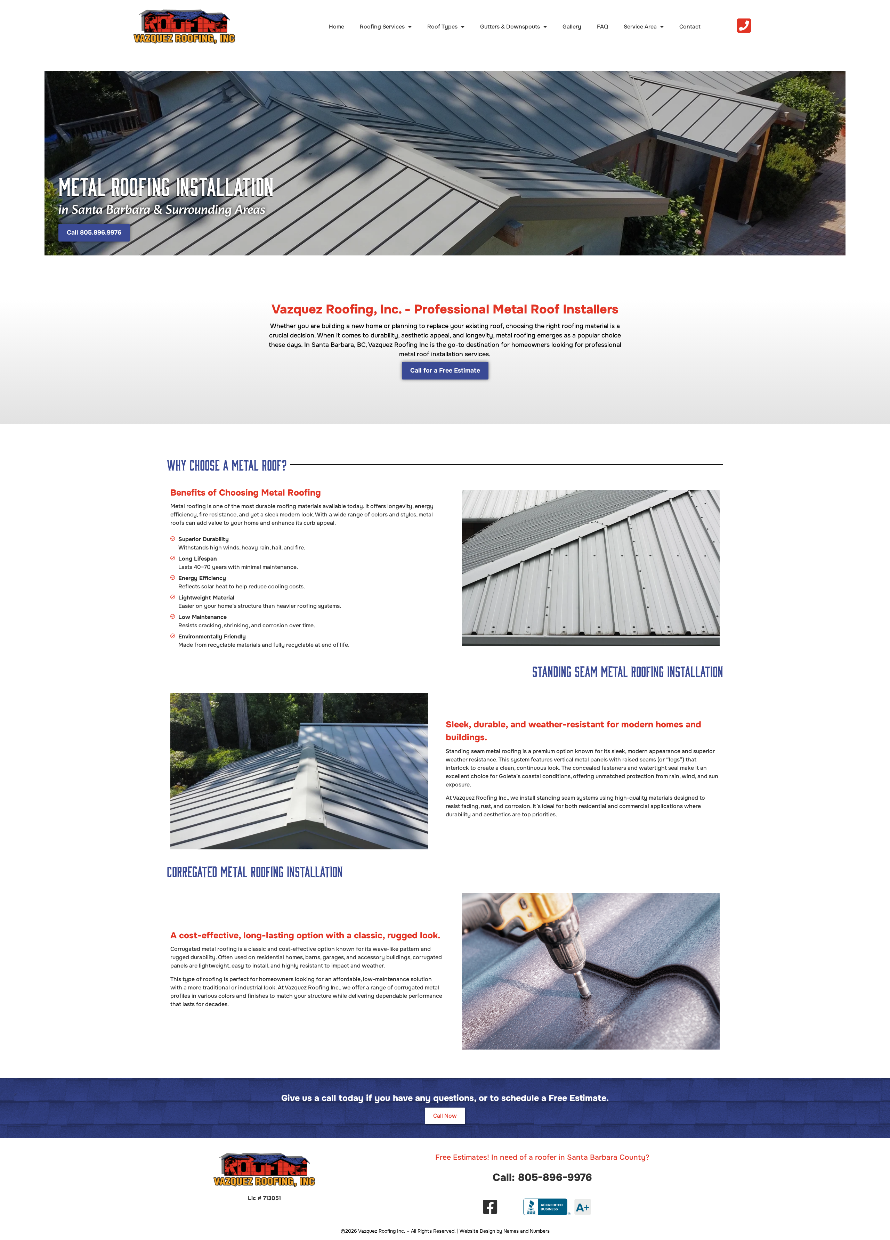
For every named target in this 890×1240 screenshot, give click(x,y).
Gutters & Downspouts (510, 26)
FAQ (602, 26)
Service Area (640, 26)
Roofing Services (382, 26)
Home (336, 26)
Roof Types (442, 26)
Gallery (572, 26)
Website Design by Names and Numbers (505, 1231)
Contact (690, 26)
